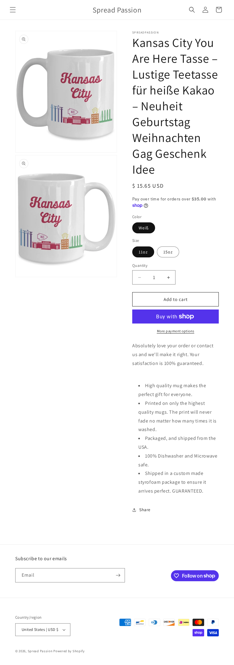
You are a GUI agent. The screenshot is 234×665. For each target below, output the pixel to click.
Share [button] (145, 509)
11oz (143, 252)
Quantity (139, 265)
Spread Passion (40, 651)
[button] (13, 9)
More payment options (175, 331)
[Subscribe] (118, 575)
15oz (168, 252)
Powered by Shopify (69, 651)
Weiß (144, 228)
